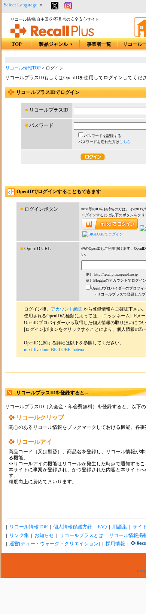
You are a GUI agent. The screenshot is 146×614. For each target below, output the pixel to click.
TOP (17, 44)
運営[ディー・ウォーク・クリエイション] (54, 543)
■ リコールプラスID (46, 110)
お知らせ (44, 535)
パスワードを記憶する (102, 136)
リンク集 (19, 535)
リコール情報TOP (23, 68)
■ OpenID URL (35, 248)
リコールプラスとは (81, 535)
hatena (78, 349)
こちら (125, 142)
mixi (28, 349)
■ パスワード (39, 125)
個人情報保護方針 (72, 527)
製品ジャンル (56, 44)
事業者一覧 (99, 44)
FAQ (102, 527)
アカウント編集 (66, 309)
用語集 (119, 527)
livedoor (41, 349)
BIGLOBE (60, 349)
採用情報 (115, 543)
